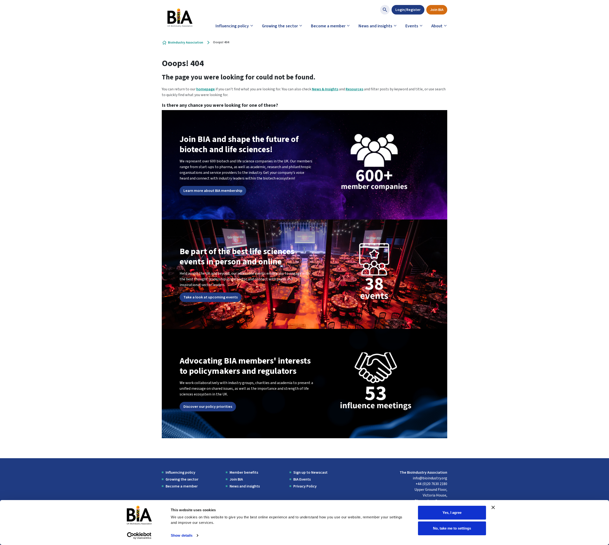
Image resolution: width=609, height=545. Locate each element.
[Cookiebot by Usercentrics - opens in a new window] (139, 535)
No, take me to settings (452, 528)
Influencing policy (232, 26)
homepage (205, 89)
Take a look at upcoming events (210, 297)
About (436, 26)
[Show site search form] (385, 10)
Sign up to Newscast (310, 472)
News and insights (375, 26)
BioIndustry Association (185, 42)
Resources (354, 89)
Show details (181, 535)
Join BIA (436, 9)
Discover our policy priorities (207, 406)
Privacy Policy (305, 486)
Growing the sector (280, 26)
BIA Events (302, 479)
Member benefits (244, 472)
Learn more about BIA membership (212, 190)
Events (411, 26)
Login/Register (408, 9)
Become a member (328, 26)
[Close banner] (493, 507)
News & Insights (325, 89)
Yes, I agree (452, 513)
